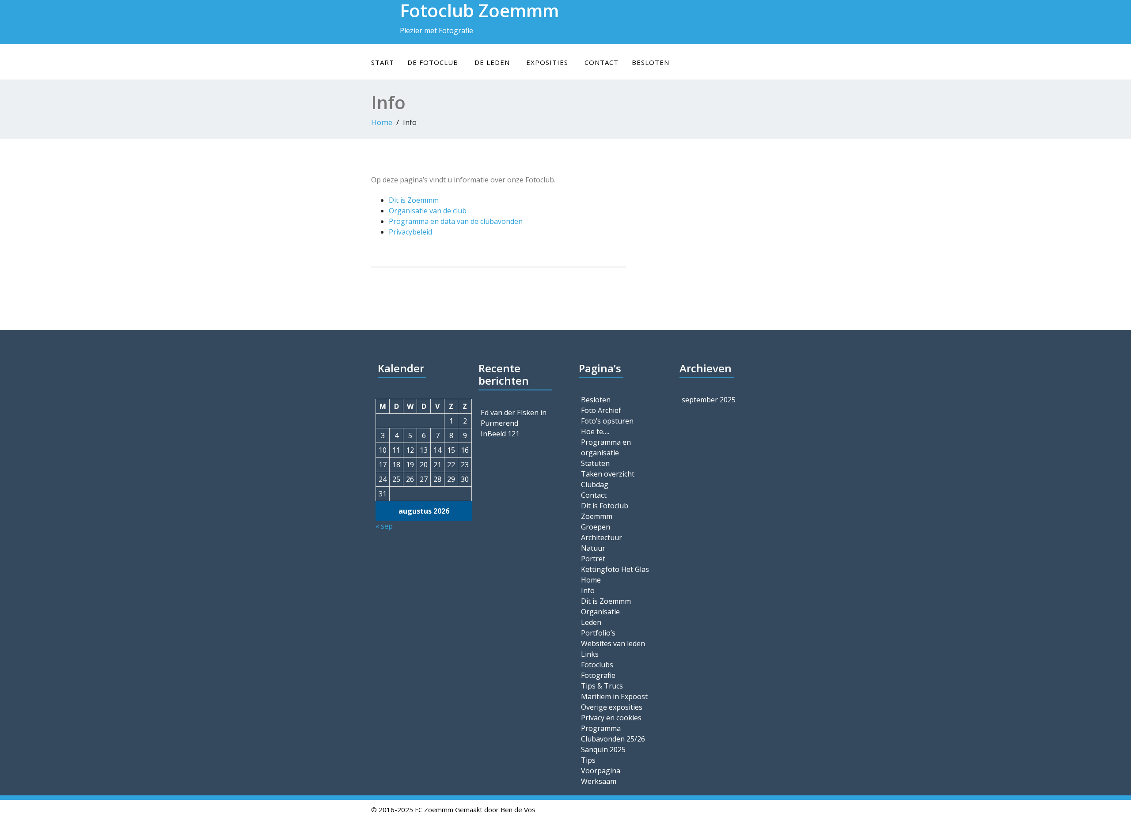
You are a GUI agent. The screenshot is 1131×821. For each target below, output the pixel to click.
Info (588, 590)
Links (590, 654)
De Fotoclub (432, 62)
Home (381, 122)
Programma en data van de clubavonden (456, 221)
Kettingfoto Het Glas (615, 569)
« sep (384, 526)
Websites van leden (613, 643)
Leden (591, 622)
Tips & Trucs (602, 686)
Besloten (650, 62)
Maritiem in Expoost (614, 696)
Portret (593, 559)
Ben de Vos (518, 809)
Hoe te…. (595, 431)
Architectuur (601, 537)
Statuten (595, 463)
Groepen (595, 527)
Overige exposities (611, 707)
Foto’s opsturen (607, 421)
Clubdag (594, 484)
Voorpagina (600, 771)
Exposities (547, 62)
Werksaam (598, 781)
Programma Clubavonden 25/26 (613, 733)
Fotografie (598, 675)
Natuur (593, 548)
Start (382, 62)
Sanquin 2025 (603, 749)
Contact (601, 62)
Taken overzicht (607, 474)
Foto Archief (601, 410)
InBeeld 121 (500, 434)
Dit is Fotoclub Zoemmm (604, 511)
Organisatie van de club (428, 211)
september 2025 (709, 400)
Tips (588, 760)
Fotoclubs (597, 665)
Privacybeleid (410, 232)
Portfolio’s (598, 633)
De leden (492, 62)
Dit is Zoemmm (414, 200)
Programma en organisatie (606, 447)
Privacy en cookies (611, 718)
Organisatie (600, 612)
